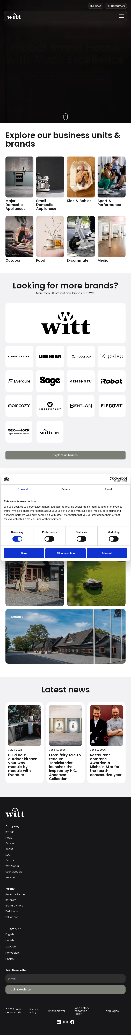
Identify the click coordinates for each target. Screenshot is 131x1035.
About (9, 849)
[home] (12, 16)
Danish (9, 940)
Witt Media (12, 866)
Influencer (11, 917)
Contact (10, 860)
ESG (7, 854)
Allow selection (65, 553)
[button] (122, 16)
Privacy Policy (34, 1011)
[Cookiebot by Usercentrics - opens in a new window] (112, 479)
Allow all (107, 553)
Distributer (11, 911)
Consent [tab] (23, 489)
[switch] (49, 539)
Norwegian (12, 952)
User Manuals (13, 871)
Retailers (10, 900)
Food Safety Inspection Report (81, 1011)
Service (10, 877)
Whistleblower (56, 1011)
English (9, 934)
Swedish (10, 946)
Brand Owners (14, 905)
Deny (24, 553)
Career (9, 843)
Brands (9, 832)
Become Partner (15, 894)
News (8, 837)
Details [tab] (65, 489)
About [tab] (108, 489)
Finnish (9, 959)
